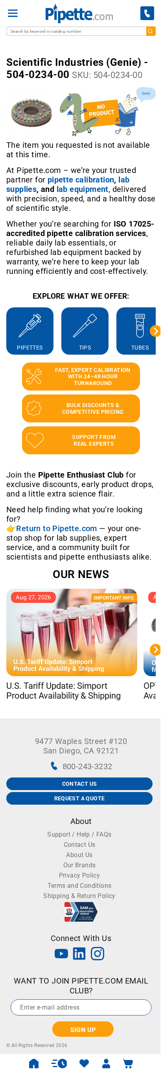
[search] (151, 31)
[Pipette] (79, 13)
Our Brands (79, 865)
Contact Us (80, 844)
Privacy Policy (79, 875)
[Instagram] (97, 954)
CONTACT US (79, 784)
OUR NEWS (81, 574)
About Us (79, 855)
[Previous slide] (6, 331)
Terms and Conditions (80, 885)
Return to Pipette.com (56, 528)
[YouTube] (61, 954)
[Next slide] (156, 331)
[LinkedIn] (79, 954)
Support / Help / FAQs (79, 834)
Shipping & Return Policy (79, 896)
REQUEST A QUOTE (79, 798)
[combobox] (81, 31)
